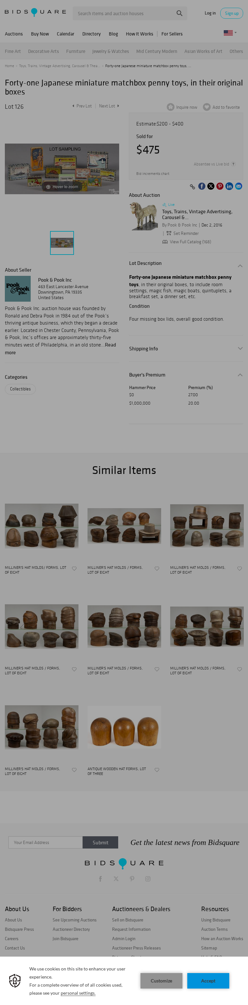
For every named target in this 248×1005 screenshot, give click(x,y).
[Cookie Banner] (124, 981)
